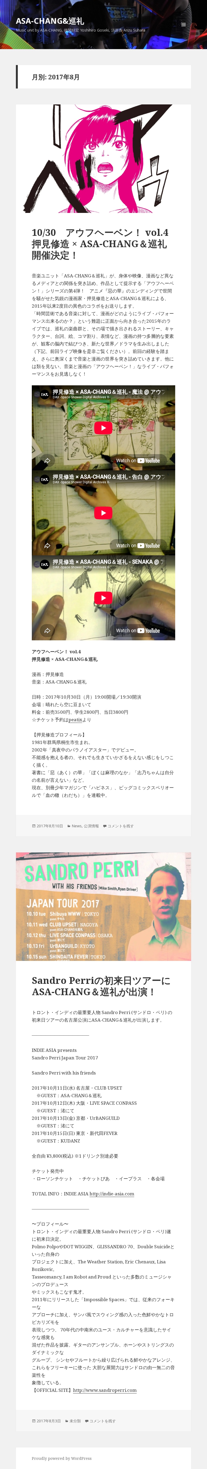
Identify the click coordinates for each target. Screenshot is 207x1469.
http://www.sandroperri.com (105, 1390)
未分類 (75, 1420)
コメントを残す (121, 825)
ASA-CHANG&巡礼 (50, 20)
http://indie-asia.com (111, 1194)
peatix (75, 719)
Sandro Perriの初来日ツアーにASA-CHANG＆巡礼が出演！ (101, 986)
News (77, 825)
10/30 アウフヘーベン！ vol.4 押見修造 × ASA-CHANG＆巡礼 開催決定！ (105, 243)
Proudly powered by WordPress (62, 1458)
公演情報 (91, 825)
